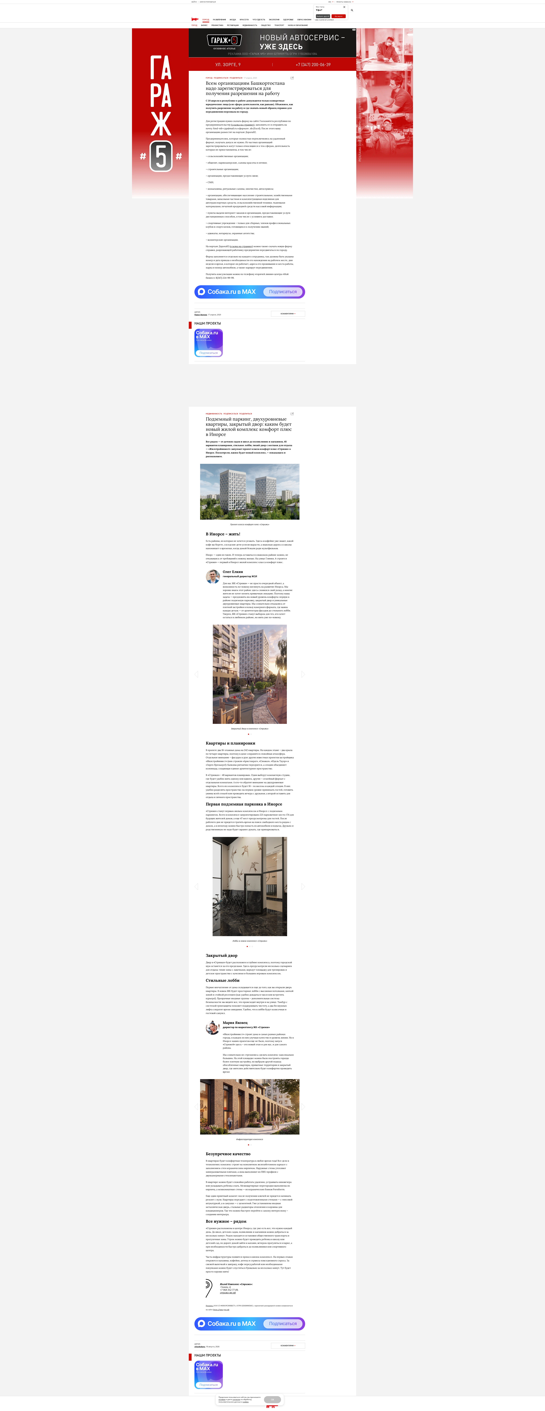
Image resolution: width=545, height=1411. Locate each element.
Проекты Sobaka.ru (343, 2)
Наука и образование (298, 25)
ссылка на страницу (243, 124)
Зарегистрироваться (208, 2)
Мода (233, 19)
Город (206, 19)
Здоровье (288, 19)
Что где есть (259, 19)
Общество (266, 25)
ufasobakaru (199, 1346)
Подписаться (221, 78)
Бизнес (204, 25)
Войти (194, 2)
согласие (236, 1399)
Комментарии (287, 314)
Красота (244, 19)
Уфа (329, 2)
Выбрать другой (323, 16)
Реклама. (209, 1306)
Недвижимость (250, 25)
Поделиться (236, 78)
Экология (274, 19)
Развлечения (219, 19)
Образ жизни (304, 19)
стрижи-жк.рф (228, 1292)
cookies (246, 1402)
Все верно (338, 16)
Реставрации (233, 25)
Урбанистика (217, 25)
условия (222, 1399)
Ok (272, 1399)
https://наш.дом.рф (221, 1310)
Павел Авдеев (200, 314)
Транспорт (279, 25)
